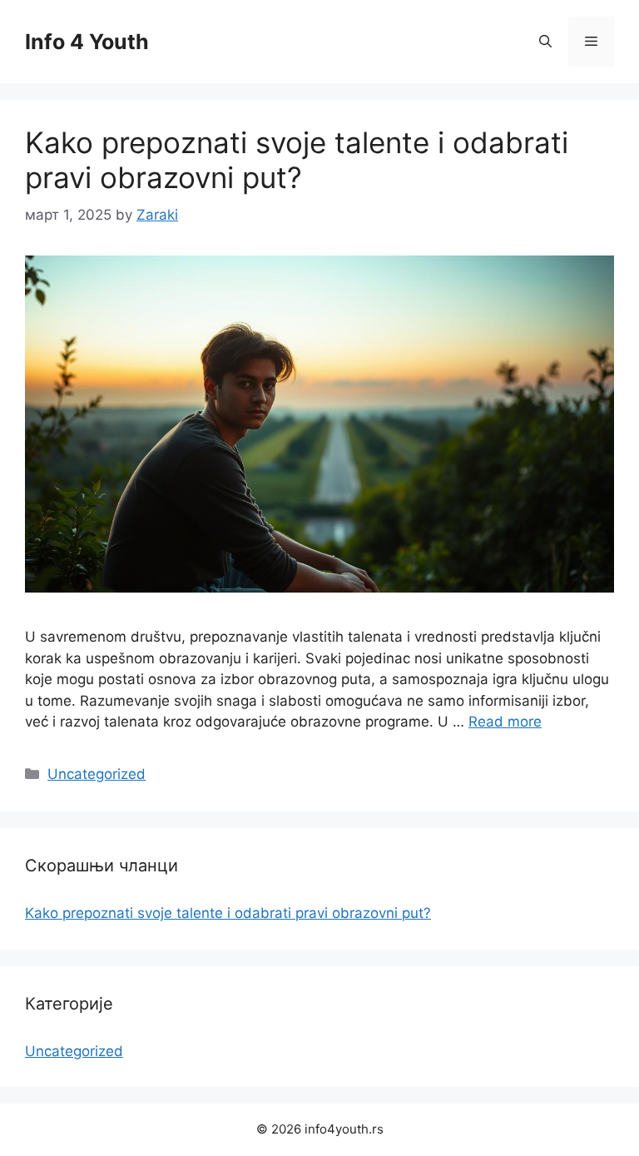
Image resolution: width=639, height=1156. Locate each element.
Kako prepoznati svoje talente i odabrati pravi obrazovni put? (296, 160)
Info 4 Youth (87, 41)
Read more (505, 721)
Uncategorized (96, 774)
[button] (545, 42)
